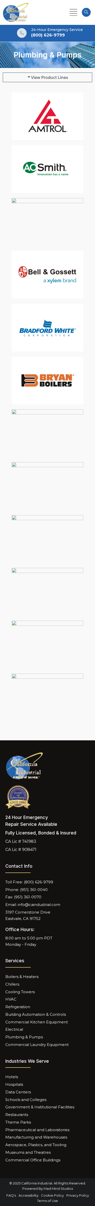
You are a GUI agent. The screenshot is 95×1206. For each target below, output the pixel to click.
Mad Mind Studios (58, 1188)
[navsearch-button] (86, 12)
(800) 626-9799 (48, 35)
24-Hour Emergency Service (57, 29)
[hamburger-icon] (73, 12)
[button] (47, 77)
